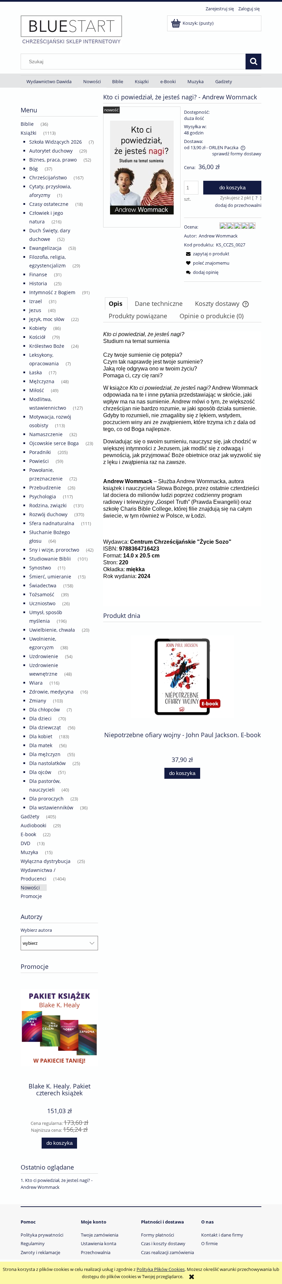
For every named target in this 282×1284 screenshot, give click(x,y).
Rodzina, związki (48, 505)
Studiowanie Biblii (50, 558)
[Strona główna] (71, 29)
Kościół (37, 337)
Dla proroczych (46, 798)
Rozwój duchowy (48, 514)
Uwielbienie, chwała (52, 630)
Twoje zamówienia (99, 1235)
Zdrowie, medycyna (51, 691)
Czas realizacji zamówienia (167, 1252)
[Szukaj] (253, 61)
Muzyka (29, 852)
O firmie (209, 1243)
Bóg (33, 168)
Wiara (36, 682)
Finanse (38, 274)
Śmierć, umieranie (50, 576)
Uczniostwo (42, 603)
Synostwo (40, 567)
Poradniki (40, 452)
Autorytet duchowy (51, 150)
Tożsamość (41, 594)
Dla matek (40, 745)
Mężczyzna (41, 381)
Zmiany (37, 700)
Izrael (35, 301)
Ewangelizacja (45, 248)
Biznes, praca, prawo (53, 159)
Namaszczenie (46, 434)
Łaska (35, 372)
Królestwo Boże (46, 346)
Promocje (31, 896)
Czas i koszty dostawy (163, 1243)
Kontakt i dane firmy (222, 1235)
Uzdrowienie (43, 656)
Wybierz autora (36, 930)
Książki (28, 133)
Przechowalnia (95, 1252)
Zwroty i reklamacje (40, 1252)
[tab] (116, 303)
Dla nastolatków (47, 763)
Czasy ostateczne (48, 204)
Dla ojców (40, 772)
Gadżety (30, 816)
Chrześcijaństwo (48, 177)
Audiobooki (33, 825)
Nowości (30, 887)
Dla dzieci (40, 718)
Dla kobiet (40, 736)
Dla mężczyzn (45, 754)
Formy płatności (157, 1235)
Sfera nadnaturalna (51, 523)
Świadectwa (42, 585)
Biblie (27, 124)
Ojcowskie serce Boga (54, 443)
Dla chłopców (44, 709)
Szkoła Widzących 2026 (55, 142)
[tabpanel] (182, 468)
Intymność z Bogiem (52, 292)
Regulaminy (33, 1243)
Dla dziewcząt (45, 727)
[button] (206, 254)
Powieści (39, 461)
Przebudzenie (45, 487)
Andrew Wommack (218, 236)
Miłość (36, 390)
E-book (28, 834)
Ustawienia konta (98, 1243)
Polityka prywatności (42, 1235)
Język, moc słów (46, 319)
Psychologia (42, 496)
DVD (25, 843)
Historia (38, 283)
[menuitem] (49, 82)
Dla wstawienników (51, 807)
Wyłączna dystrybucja (45, 861)
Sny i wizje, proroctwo (54, 549)
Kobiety (37, 328)
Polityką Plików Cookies (161, 1269)
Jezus (35, 310)
